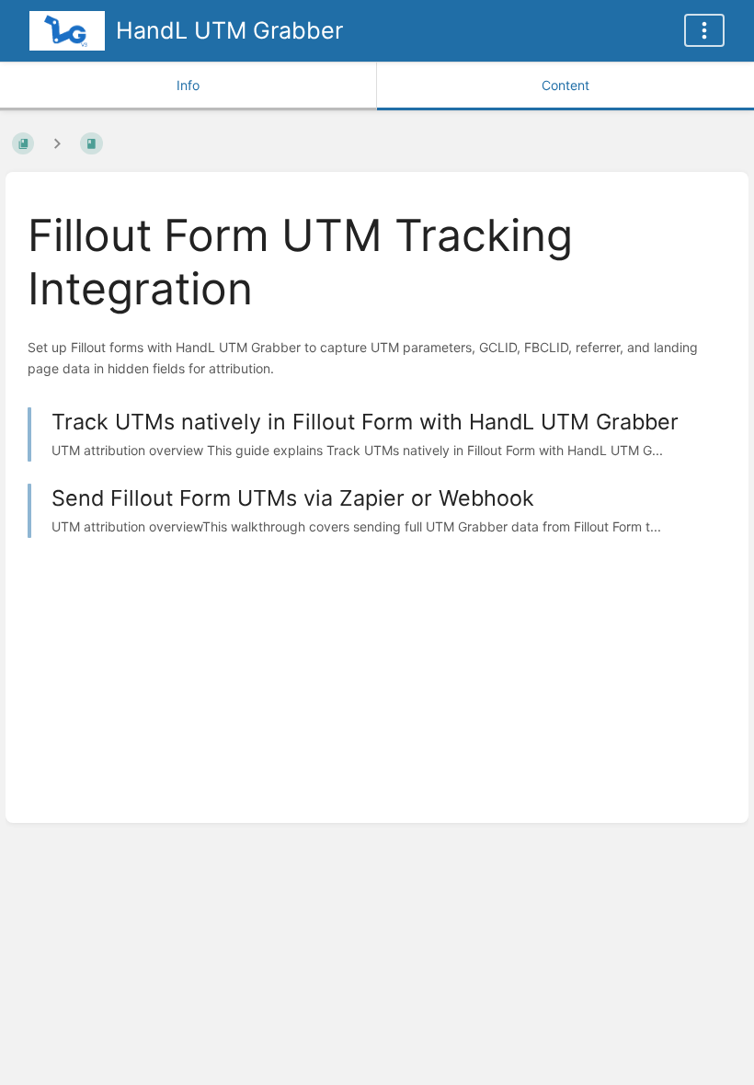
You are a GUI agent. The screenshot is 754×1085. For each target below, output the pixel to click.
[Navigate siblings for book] (57, 143)
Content (565, 85)
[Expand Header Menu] (704, 30)
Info (188, 85)
